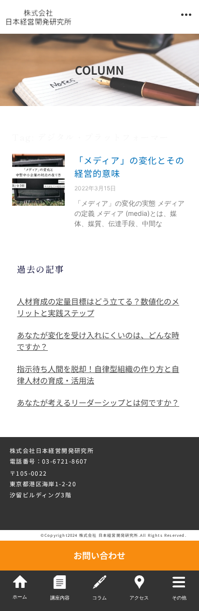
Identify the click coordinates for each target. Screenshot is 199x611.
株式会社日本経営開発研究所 (52, 450)
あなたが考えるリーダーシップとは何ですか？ (98, 402)
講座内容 (60, 597)
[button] (186, 15)
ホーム (20, 596)
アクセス (139, 597)
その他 (179, 597)
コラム (99, 597)
